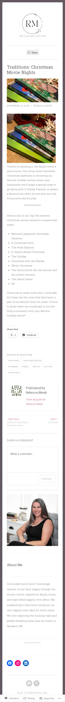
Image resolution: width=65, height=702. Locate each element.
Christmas (13, 360)
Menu (34, 52)
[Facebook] (10, 663)
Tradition (26, 354)
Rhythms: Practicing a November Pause (17, 422)
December (13, 367)
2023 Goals (53, 421)
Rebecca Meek (43, 105)
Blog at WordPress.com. (32, 692)
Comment (46, 478)
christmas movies (32, 360)
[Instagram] (18, 663)
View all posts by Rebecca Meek (36, 402)
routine (48, 367)
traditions (14, 373)
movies (36, 367)
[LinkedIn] (26, 663)
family (25, 367)
